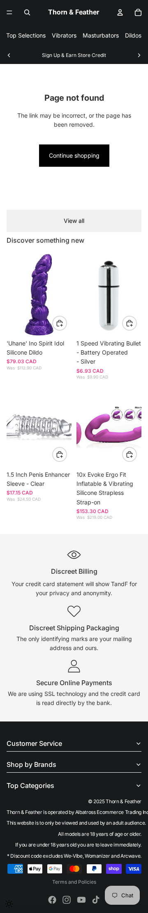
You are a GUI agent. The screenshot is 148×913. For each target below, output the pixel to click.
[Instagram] (67, 900)
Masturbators (101, 35)
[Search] (27, 12)
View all (74, 220)
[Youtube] (81, 900)
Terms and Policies (74, 882)
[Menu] (9, 12)
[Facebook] (52, 900)
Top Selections (26, 35)
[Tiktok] (96, 900)
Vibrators (64, 35)
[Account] (120, 12)
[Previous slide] (9, 55)
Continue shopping (74, 155)
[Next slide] (139, 55)
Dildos (133, 35)
